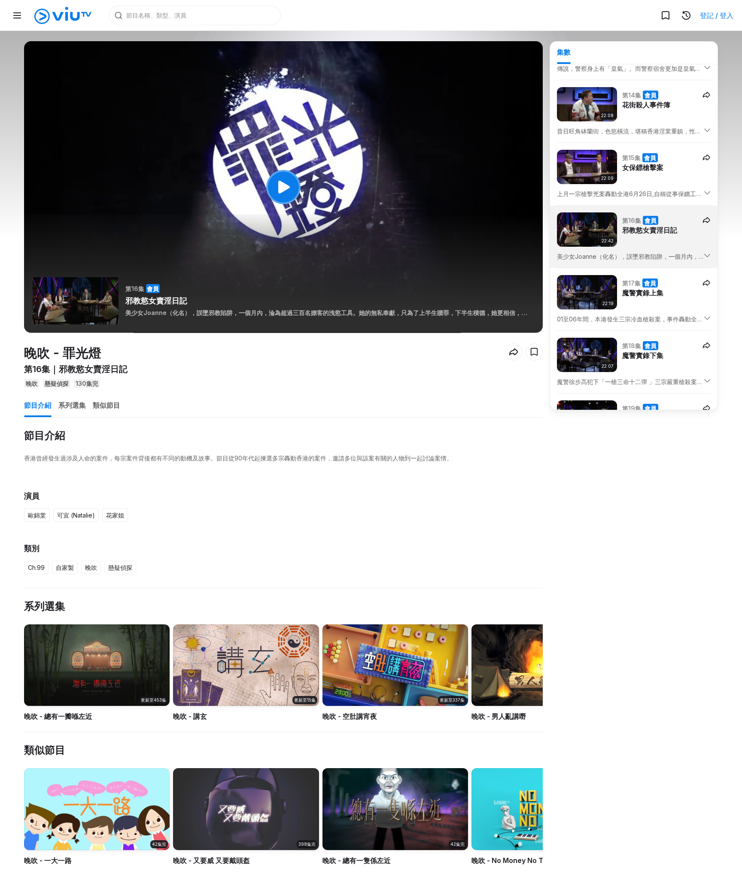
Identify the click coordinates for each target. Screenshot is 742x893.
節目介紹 (38, 405)
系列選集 (72, 405)
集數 (564, 52)
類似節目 (106, 405)
